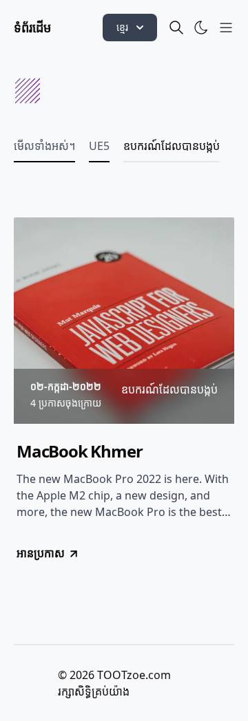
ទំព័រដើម (32, 27)
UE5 (99, 145)
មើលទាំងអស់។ (44, 145)
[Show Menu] (226, 27)
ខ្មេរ (122, 27)
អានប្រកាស (41, 553)
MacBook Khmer (79, 451)
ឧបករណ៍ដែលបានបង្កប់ (171, 145)
